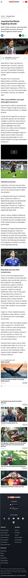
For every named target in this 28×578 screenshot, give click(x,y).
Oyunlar (17, 535)
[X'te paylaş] (20, 35)
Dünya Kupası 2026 (5, 544)
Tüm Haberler (4, 542)
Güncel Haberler (4, 530)
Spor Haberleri (4, 532)
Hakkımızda (3, 551)
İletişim (2, 555)
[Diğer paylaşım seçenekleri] (26, 35)
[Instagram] (9, 518)
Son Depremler (18, 539)
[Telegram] (23, 518)
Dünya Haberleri (4, 539)
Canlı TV (17, 530)
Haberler (3, 16)
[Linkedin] (13, 522)
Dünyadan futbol (10, 16)
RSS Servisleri (18, 542)
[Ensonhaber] (14, 2)
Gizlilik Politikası (4, 562)
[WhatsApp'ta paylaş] (23, 35)
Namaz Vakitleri (18, 537)
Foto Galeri (17, 532)
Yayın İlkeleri (4, 558)
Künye (2, 553)
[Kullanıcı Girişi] (23, 1)
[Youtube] (13, 518)
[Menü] (1, 1)
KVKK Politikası (4, 560)
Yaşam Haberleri (4, 537)
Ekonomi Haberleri (5, 535)
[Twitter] (4, 518)
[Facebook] (18, 518)
